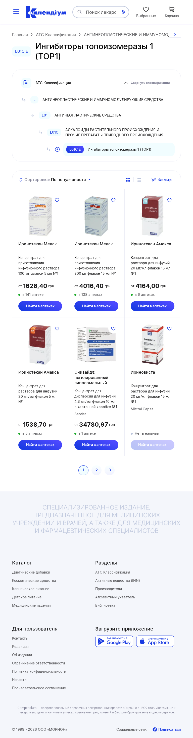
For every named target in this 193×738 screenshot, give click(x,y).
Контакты (20, 638)
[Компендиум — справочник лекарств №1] (46, 12)
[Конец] (175, 35)
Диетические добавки (31, 572)
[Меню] (16, 12)
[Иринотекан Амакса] (152, 216)
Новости (19, 679)
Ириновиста (143, 372)
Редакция (20, 646)
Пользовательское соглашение (39, 688)
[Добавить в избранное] (57, 200)
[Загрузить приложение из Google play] (114, 641)
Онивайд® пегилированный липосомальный (91, 377)
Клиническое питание (30, 589)
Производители (108, 589)
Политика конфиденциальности (39, 671)
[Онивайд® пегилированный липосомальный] (96, 344)
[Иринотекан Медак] (40, 216)
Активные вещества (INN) (117, 580)
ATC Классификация (112, 572)
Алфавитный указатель (115, 597)
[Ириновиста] (152, 344)
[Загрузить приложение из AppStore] (155, 641)
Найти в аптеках (40, 306)
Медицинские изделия (31, 605)
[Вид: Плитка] (128, 180)
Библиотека (105, 605)
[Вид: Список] (139, 180)
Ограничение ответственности (38, 663)
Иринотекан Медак (37, 243)
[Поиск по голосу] (123, 12)
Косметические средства (34, 580)
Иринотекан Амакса (151, 243)
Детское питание (26, 597)
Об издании (22, 655)
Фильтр (165, 180)
